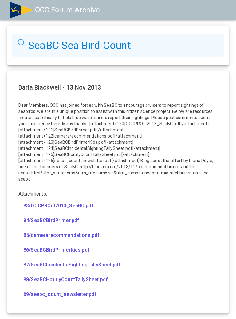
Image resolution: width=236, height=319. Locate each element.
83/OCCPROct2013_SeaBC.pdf (58, 206)
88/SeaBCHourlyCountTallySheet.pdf (65, 279)
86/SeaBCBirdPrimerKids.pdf (56, 250)
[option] (118, 205)
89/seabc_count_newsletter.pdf (59, 294)
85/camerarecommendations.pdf (61, 235)
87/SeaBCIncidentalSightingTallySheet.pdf (71, 265)
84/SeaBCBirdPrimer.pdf (51, 220)
